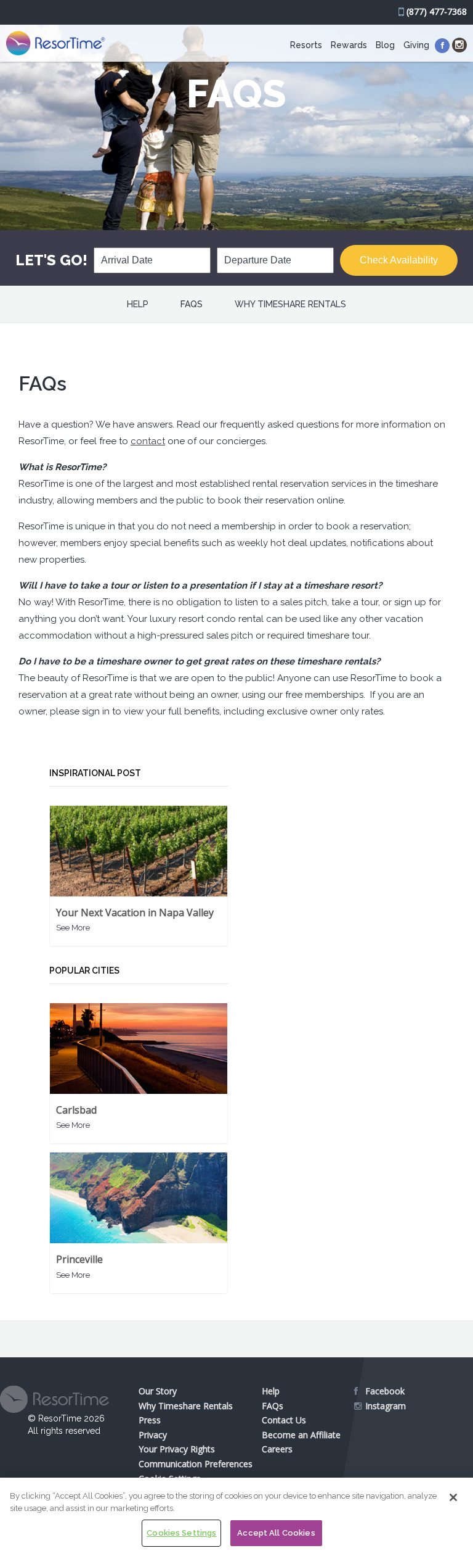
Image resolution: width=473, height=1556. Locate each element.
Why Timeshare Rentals (290, 304)
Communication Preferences (196, 1464)
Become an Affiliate (301, 1435)
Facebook (385, 1391)
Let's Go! (51, 260)
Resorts (306, 45)
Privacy (153, 1435)
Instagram (385, 1406)
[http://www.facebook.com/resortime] (442, 45)
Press (150, 1420)
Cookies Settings (181, 1532)
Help (137, 304)
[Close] (453, 1497)
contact (148, 441)
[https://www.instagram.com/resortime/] (459, 45)
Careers (277, 1449)
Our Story (158, 1391)
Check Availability (399, 260)
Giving (416, 45)
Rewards (349, 45)
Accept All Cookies (276, 1532)
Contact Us (284, 1420)
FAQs (191, 304)
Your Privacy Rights (177, 1449)
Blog (385, 45)
